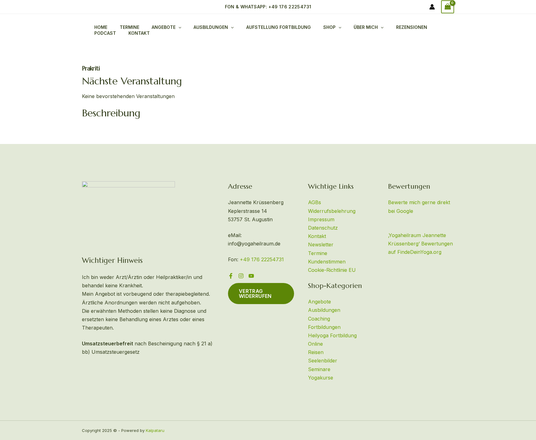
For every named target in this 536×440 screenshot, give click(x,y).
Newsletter (320, 244)
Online (315, 344)
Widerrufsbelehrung (331, 211)
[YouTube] (251, 276)
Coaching (319, 319)
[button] (268, 7)
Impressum (321, 219)
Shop (329, 27)
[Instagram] (241, 276)
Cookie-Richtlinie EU (332, 270)
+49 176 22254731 (262, 259)
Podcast (105, 33)
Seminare (319, 369)
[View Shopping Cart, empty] (447, 6)
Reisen (316, 352)
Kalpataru (155, 430)
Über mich (366, 27)
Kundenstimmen (327, 261)
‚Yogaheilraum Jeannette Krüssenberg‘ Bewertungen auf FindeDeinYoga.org (420, 243)
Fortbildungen (324, 327)
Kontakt (139, 33)
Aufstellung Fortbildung (278, 27)
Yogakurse (320, 378)
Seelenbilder (322, 360)
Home (100, 27)
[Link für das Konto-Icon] (432, 7)
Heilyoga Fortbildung (332, 335)
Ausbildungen (211, 27)
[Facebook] (231, 276)
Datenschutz (323, 228)
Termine (129, 27)
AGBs (314, 202)
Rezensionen (411, 27)
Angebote (319, 302)
